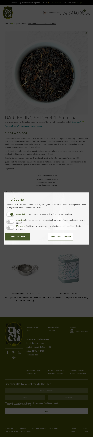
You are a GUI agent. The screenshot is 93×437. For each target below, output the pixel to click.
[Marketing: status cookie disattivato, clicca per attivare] (10, 227)
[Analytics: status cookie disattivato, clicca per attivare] (10, 221)
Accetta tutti (18, 237)
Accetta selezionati (61, 237)
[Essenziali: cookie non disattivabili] (10, 214)
